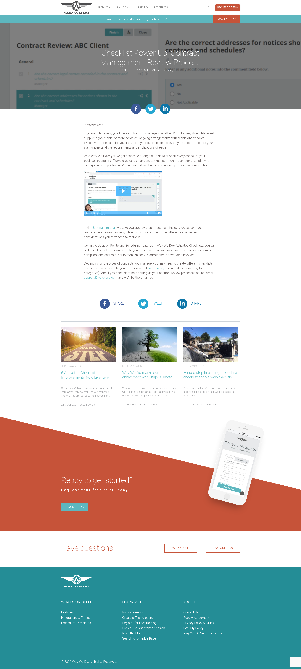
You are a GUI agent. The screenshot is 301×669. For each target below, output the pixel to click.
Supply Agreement (196, 618)
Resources (161, 7)
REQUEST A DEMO (74, 506)
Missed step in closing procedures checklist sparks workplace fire (211, 374)
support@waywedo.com (100, 277)
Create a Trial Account (137, 618)
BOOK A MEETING (227, 19)
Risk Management (171, 70)
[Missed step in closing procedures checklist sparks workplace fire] (210, 344)
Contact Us (191, 612)
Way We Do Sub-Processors (202, 633)
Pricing (143, 7)
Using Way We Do (71, 366)
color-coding (156, 268)
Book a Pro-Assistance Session (143, 628)
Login (208, 7)
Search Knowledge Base (139, 638)
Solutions (123, 7)
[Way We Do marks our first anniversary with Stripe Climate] (149, 344)
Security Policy (193, 628)
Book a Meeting (133, 612)
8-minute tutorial (104, 228)
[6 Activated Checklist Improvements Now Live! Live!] (88, 344)
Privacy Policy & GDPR (198, 623)
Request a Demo (227, 7)
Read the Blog (131, 633)
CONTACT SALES (181, 548)
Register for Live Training (139, 623)
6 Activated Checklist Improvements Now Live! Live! (85, 375)
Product (102, 7)
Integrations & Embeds (76, 618)
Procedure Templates (76, 623)
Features (67, 612)
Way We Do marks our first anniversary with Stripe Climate (147, 374)
